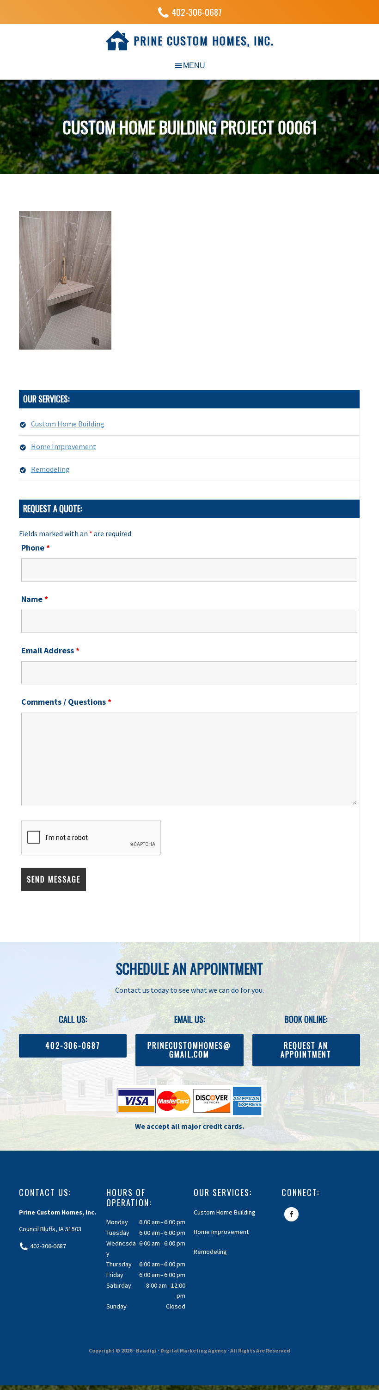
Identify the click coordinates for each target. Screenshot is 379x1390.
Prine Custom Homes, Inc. (204, 40)
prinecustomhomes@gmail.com (189, 1050)
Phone (35, 547)
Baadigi (146, 1350)
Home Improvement (63, 446)
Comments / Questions (66, 701)
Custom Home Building (67, 423)
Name (34, 599)
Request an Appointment (306, 1050)
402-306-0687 (197, 12)
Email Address (50, 650)
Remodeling (50, 469)
